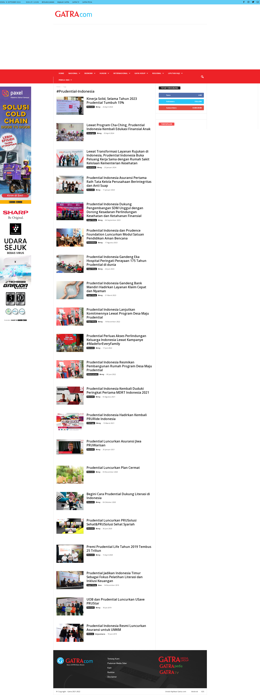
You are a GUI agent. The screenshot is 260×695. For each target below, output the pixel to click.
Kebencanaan (92, 374)
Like (200, 95)
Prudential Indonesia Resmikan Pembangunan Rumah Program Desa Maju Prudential (119, 366)
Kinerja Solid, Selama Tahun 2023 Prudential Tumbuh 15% (112, 101)
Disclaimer (112, 677)
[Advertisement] (130, 47)
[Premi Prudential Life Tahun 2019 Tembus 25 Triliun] (70, 554)
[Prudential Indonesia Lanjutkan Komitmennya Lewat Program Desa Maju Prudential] (70, 317)
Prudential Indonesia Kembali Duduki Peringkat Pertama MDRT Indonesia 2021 (118, 390)
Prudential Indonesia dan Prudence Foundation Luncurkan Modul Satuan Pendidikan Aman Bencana (115, 234)
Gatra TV (75, 2)
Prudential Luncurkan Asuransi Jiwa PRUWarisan (114, 443)
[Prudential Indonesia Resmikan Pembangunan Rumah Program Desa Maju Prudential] (70, 369)
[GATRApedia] (172, 666)
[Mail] (258, 2)
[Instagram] (248, 2)
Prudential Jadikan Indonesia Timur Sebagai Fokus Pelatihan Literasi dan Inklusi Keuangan (115, 577)
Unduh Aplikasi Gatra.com (176, 691)
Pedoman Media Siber (117, 663)
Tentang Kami (113, 659)
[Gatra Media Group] (174, 659)
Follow (198, 101)
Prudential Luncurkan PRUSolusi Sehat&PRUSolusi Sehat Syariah (111, 522)
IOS (202, 691)
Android (194, 691)
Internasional (120, 73)
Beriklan (111, 672)
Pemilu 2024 (64, 80)
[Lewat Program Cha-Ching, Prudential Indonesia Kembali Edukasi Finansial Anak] (70, 132)
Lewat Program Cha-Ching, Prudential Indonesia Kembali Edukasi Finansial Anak (118, 127)
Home (61, 73)
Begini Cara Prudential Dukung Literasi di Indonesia (118, 496)
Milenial (90, 634)
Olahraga (90, 423)
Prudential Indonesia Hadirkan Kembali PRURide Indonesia (117, 417)
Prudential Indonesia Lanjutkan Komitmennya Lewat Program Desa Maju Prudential (118, 313)
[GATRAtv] (172, 672)
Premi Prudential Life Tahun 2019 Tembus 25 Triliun (119, 549)
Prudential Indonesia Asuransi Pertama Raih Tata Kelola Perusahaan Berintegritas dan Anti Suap (119, 182)
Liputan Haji (174, 73)
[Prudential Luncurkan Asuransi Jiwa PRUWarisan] (70, 446)
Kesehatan (91, 167)
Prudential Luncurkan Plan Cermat (113, 467)
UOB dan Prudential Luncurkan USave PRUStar (116, 601)
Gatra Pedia (87, 2)
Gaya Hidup (140, 73)
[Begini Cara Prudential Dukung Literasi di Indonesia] (70, 501)
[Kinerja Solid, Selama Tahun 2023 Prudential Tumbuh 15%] (70, 106)
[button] (202, 77)
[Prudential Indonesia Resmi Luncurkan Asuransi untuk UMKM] (70, 633)
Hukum (103, 73)
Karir (109, 668)
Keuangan (91, 133)
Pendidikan (91, 242)
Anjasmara (100, 634)
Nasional (72, 73)
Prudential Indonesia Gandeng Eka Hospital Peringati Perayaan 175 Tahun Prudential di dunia (116, 261)
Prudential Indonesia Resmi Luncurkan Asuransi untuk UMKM (116, 628)
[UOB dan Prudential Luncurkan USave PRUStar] (70, 606)
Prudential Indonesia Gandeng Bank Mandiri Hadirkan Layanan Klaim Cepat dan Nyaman (116, 287)
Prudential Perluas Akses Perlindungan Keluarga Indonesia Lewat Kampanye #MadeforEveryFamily (116, 340)
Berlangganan (48, 2)
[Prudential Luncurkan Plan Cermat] (70, 475)
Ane (100, 585)
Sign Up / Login (32, 2)
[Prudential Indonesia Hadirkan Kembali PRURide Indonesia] (70, 422)
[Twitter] (253, 2)
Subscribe (197, 108)
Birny (98, 107)
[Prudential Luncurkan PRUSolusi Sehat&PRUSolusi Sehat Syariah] (70, 526)
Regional (156, 73)
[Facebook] (244, 2)
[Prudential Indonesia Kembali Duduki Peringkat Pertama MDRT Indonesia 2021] (70, 396)
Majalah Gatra (63, 2)
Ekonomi (88, 73)
